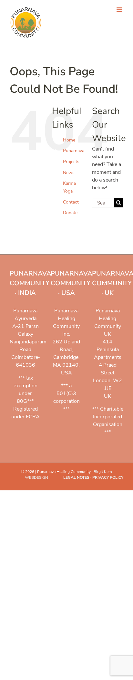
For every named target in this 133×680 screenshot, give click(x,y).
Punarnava (73, 151)
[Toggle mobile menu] (120, 9)
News (69, 173)
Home (69, 140)
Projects (71, 162)
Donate (70, 213)
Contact (71, 202)
